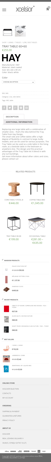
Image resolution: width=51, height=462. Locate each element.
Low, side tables (30, 42)
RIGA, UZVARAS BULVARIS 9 (12, 438)
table (11, 100)
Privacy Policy (8, 420)
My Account (7, 398)
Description (12, 116)
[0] (46, 9)
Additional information (19, 122)
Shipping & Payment (10, 411)
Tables (18, 42)
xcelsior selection (10, 389)
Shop (4, 42)
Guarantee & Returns (11, 416)
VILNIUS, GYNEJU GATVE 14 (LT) (14, 443)
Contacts (6, 393)
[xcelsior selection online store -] (25, 9)
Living (10, 42)
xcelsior (6, 434)
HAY (7, 100)
